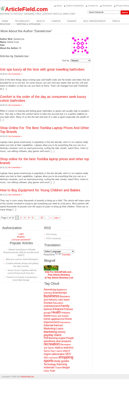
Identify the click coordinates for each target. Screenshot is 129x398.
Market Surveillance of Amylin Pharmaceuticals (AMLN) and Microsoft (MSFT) (21, 252)
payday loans (52, 335)
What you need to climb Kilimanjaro (22, 259)
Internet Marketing (53, 327)
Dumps (48, 302)
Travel (58, 367)
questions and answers (57, 341)
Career (55, 21)
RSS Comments (53, 238)
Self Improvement (94, 21)
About (59, 6)
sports (49, 361)
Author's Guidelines (75, 6)
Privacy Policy (122, 6)
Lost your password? (21, 239)
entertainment (52, 306)
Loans (59, 328)
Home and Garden (60, 316)
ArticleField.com (26, 9)
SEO (68, 354)
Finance (72, 21)
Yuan (52, 370)
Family (64, 306)
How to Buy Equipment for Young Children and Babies (40, 190)
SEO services (51, 357)
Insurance (65, 322)
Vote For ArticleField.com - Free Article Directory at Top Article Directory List (59, 275)
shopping (65, 357)
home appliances (54, 318)
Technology (22, 21)
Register (21, 237)
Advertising (50, 289)
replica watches (64, 347)
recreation (52, 344)
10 (41, 217)
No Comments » (15, 74)
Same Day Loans (53, 350)
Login (21, 234)
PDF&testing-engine (55, 338)
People (70, 338)
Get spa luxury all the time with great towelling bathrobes (42, 69)
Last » (57, 217)
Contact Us (93, 6)
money (61, 331)
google (47, 312)
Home (5, 21)
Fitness (68, 309)
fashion (48, 309)
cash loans (64, 299)
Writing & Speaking (28, 24)
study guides (61, 360)
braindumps (60, 292)
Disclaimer (107, 6)
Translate (66, 254)
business (51, 296)
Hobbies (65, 312)
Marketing (50, 331)
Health (40, 21)
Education (58, 302)
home (47, 315)
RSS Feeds (51, 234)
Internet (48, 325)
